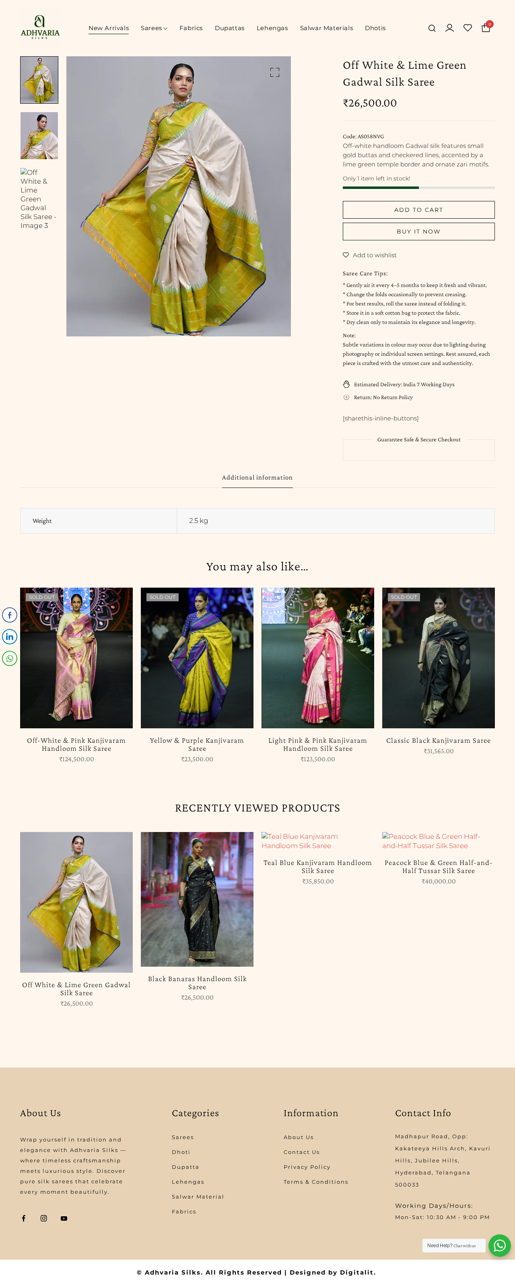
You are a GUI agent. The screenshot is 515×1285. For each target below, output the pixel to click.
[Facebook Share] (9, 615)
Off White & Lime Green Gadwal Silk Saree (76, 988)
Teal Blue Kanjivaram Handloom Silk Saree (318, 866)
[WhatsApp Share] (9, 658)
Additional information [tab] (257, 477)
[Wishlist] (468, 28)
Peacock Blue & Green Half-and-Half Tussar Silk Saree (439, 866)
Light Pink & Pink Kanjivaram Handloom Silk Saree (317, 744)
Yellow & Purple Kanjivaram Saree (197, 744)
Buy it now (419, 231)
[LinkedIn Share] (9, 636)
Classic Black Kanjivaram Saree (438, 740)
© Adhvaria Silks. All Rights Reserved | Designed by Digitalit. (256, 1272)
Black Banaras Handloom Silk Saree (197, 982)
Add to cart (418, 209)
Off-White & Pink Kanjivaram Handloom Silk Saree (76, 744)
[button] (275, 72)
